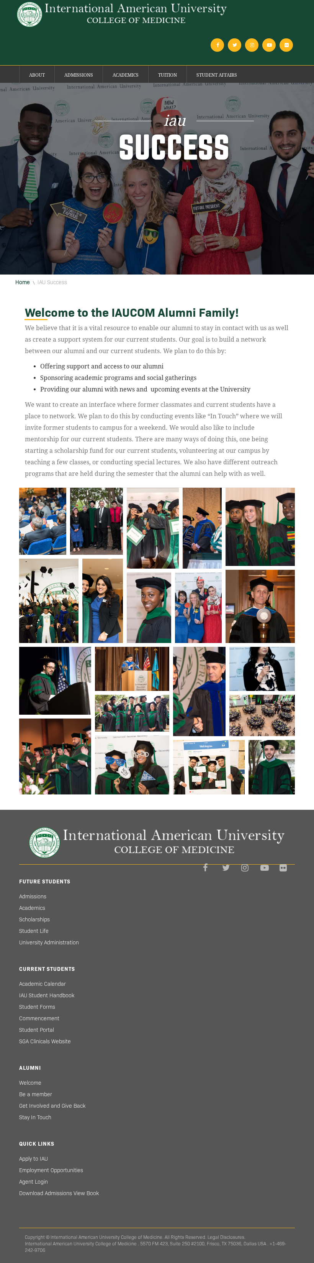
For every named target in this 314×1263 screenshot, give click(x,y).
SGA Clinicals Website (45, 1041)
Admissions (78, 75)
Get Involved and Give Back (52, 1105)
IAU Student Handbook (46, 995)
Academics (126, 75)
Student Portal (36, 1029)
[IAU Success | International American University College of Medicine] (122, 14)
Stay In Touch (35, 1117)
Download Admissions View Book (59, 1193)
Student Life (34, 931)
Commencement (39, 1018)
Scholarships (34, 919)
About (37, 75)
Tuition (167, 75)
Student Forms (37, 1006)
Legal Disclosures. (226, 1237)
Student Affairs (216, 75)
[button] (42, 521)
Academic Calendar (42, 983)
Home (22, 282)
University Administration (49, 942)
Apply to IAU (33, 1158)
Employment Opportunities (51, 1170)
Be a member (35, 1094)
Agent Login (33, 1181)
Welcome (30, 1082)
